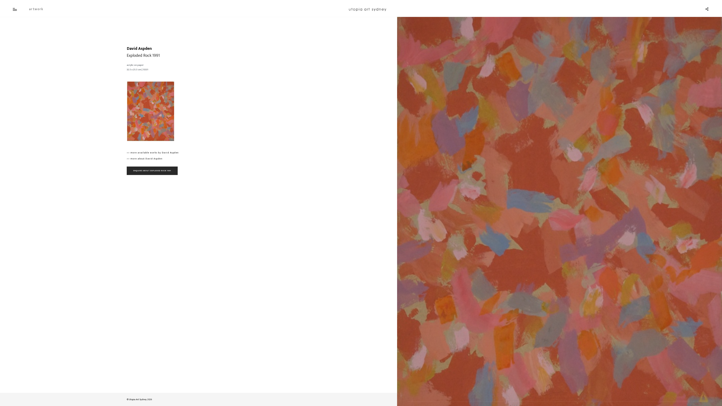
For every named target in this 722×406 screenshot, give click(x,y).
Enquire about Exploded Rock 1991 (152, 170)
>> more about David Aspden (144, 159)
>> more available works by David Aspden (153, 153)
